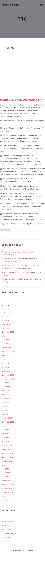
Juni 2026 (5, 320)
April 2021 (6, 438)
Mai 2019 (5, 500)
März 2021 (6, 442)
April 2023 (6, 387)
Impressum (16, 550)
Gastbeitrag (6, 529)
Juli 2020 (5, 469)
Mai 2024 (5, 367)
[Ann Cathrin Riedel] (11, 4)
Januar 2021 (6, 449)
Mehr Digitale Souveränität (22, 99)
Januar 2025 (6, 348)
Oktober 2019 (7, 488)
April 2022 (6, 414)
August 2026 (7, 312)
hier (22, 224)
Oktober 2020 (7, 461)
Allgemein (5, 518)
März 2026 (6, 328)
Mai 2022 (5, 410)
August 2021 (6, 426)
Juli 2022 (5, 402)
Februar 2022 (7, 418)
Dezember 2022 (8, 395)
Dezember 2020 (8, 453)
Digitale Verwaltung (9, 521)
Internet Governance (10, 533)
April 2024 (6, 371)
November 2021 (8, 422)
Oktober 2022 (7, 399)
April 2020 (6, 473)
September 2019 (8, 492)
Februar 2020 (7, 477)
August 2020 (7, 465)
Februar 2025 (7, 344)
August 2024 (7, 359)
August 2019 (6, 496)
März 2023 (6, 391)
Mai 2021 (5, 434)
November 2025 (8, 332)
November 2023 (8, 375)
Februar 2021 (7, 445)
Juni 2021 (5, 430)
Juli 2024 (5, 363)
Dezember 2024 (8, 352)
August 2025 (7, 336)
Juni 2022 (5, 406)
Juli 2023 (5, 383)
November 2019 (8, 485)
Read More (5, 230)
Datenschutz (27, 550)
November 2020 (8, 457)
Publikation (6, 537)
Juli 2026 (5, 316)
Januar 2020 (6, 481)
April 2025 (6, 340)
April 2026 (6, 324)
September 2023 (8, 379)
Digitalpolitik (6, 525)
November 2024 (8, 355)
